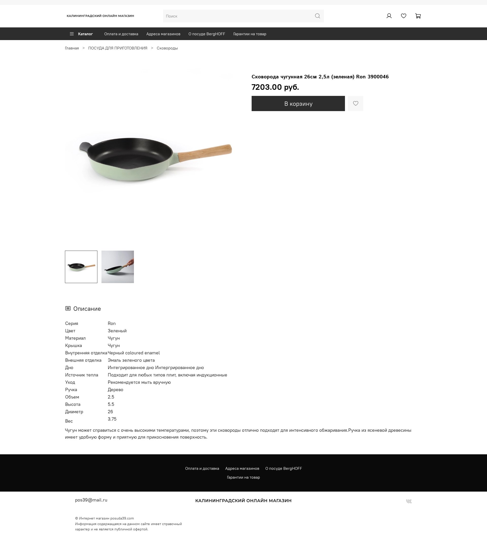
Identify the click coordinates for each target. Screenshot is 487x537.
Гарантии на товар (249, 33)
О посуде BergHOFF (206, 33)
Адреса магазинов (163, 33)
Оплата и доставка (121, 33)
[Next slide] (235, 157)
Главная (72, 47)
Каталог (85, 33)
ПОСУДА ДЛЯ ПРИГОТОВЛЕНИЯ (117, 47)
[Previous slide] (73, 157)
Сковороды (167, 47)
